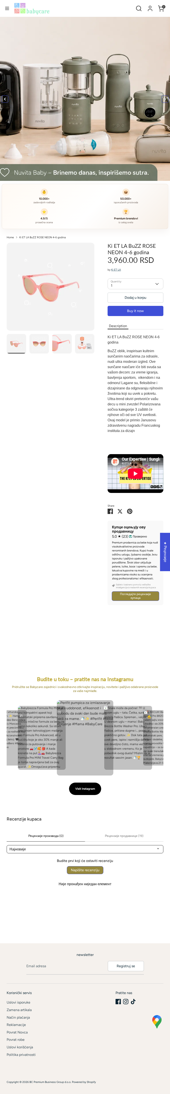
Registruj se (126, 966)
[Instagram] (125, 1001)
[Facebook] (118, 1001)
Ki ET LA (116, 269)
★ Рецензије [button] (165, 552)
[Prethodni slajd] (5, 99)
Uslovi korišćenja (20, 1047)
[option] (51, 288)
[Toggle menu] (7, 8)
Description (118, 326)
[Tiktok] (133, 1001)
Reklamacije (16, 1025)
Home (10, 237)
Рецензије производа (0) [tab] (46, 836)
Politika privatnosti (21, 1055)
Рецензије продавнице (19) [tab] (124, 836)
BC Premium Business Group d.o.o (50, 1082)
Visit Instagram (85, 788)
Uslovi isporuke (18, 1002)
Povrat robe (16, 1039)
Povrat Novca (17, 1032)
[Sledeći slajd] (165, 99)
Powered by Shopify (84, 1082)
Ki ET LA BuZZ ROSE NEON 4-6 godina (42, 237)
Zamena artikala (19, 1010)
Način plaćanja (18, 1017)
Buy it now (135, 311)
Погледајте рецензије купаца (135, 596)
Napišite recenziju (85, 870)
